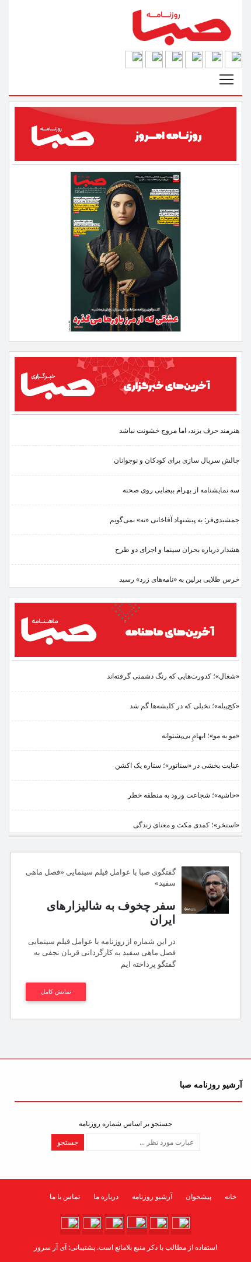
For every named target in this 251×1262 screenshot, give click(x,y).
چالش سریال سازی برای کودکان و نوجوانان (176, 460)
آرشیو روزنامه (152, 1196)
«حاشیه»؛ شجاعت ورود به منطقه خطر (183, 795)
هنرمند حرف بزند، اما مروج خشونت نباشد (179, 430)
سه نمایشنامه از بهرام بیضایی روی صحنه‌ (181, 490)
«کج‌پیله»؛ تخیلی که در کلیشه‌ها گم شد (184, 706)
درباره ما (105, 1196)
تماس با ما (65, 1196)
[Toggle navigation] (226, 79)
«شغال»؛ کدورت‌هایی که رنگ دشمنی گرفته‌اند (173, 676)
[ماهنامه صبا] (125, 629)
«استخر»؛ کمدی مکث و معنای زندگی (186, 825)
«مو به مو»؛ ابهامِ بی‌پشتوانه (200, 735)
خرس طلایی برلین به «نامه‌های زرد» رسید (179, 579)
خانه (230, 1196)
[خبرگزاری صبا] (125, 383)
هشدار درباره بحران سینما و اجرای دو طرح (177, 549)
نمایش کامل (56, 991)
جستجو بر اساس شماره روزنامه (125, 1123)
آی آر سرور (50, 1247)
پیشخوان (198, 1196)
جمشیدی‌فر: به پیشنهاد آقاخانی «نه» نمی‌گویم (174, 520)
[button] (233, 59)
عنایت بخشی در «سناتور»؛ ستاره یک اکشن (177, 765)
